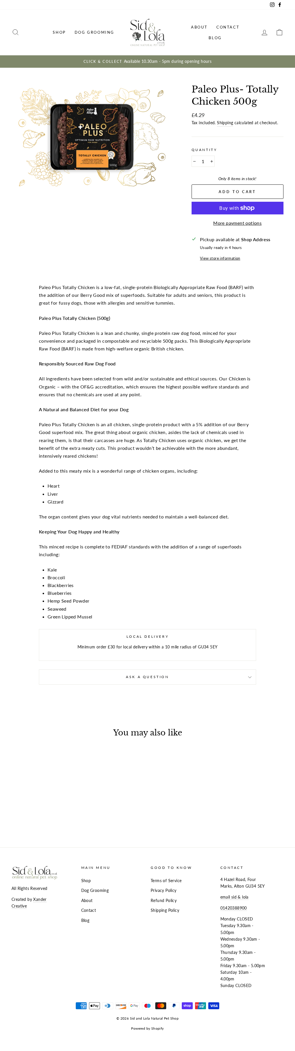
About (199, 27)
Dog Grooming (94, 32)
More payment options (237, 223)
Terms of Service (166, 880)
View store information (220, 258)
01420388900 (233, 908)
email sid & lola (234, 897)
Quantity (204, 150)
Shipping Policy (165, 910)
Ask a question (147, 677)
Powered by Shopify (147, 1028)
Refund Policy (164, 900)
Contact (227, 27)
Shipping (225, 122)
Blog (215, 37)
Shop (59, 32)
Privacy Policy (164, 890)
